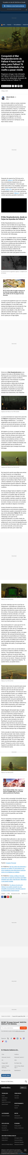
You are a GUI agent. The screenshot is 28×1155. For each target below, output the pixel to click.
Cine (3, 1054)
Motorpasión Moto (18, 1117)
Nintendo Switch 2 (19, 1057)
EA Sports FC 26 (6, 1070)
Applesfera (4, 1100)
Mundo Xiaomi (5, 1104)
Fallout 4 (10, 180)
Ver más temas (6, 1075)
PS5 (15, 1060)
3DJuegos (16, 1095)
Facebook (13, 86)
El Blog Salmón (17, 1125)
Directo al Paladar (5, 1115)
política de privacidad (20, 1031)
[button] (11, 97)
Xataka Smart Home (6, 1102)
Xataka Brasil (5, 1140)
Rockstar (9, 24)
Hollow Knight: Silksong (5, 1066)
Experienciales (16, 893)
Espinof (16, 1107)
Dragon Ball (5, 1063)
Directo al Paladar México (7, 1144)
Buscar (26, 1081)
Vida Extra (16, 1097)
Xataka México (5, 1138)
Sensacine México (18, 1140)
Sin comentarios (7, 86)
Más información (22, 1153)
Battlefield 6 (17, 1070)
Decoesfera (4, 1128)
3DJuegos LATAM (18, 1138)
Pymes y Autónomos (18, 1128)
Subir (22, 1087)
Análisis (16, 1054)
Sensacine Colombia (18, 1142)
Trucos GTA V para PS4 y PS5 (18, 1016)
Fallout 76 (8, 189)
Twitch (24, 1038)
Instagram (17, 1038)
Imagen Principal (11, 863)
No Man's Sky (17, 1063)
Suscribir (23, 1028)
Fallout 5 (16, 193)
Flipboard (18, 86)
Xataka (3, 1095)
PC (2, 1060)
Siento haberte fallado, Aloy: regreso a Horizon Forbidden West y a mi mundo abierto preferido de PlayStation (13, 791)
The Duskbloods (17, 24)
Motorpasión (17, 1115)
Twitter (16, 86)
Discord (6, 1041)
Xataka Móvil (4, 1097)
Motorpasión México (18, 1144)
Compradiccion (5, 1130)
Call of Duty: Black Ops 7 (19, 1066)
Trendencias (4, 1125)
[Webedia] (6, 1089)
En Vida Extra (6, 288)
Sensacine (16, 1105)
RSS (20, 1038)
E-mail (21, 86)
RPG (4, 24)
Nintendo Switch (6, 1057)
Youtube (14, 1038)
